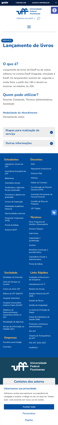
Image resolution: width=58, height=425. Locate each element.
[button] (54, 10)
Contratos (7, 347)
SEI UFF (32, 331)
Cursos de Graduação (14, 202)
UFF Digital (35, 208)
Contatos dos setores (29, 381)
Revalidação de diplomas (13, 322)
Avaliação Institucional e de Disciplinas (39, 278)
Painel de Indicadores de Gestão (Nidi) (39, 318)
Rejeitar (29, 420)
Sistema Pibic (36, 173)
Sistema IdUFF (11, 230)
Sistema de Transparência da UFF (39, 337)
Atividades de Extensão (13, 277)
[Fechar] (56, 385)
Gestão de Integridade (38, 305)
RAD (33, 164)
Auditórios (33, 347)
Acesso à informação (41, 3)
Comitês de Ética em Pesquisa (39, 202)
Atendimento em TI (37, 284)
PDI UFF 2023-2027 (37, 343)
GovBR (4, 2)
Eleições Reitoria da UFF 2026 (39, 294)
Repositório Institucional (41, 169)
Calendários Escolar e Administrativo (38, 258)
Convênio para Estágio (12, 342)
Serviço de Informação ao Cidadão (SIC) (13, 327)
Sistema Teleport (36, 229)
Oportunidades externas (15, 213)
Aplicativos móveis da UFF (14, 165)
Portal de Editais (12, 225)
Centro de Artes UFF (11, 289)
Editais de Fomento (39, 182)
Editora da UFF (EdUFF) (13, 293)
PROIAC (34, 178)
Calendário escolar (12, 183)
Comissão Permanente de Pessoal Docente (41, 195)
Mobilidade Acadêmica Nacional (14, 207)
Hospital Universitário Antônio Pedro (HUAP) (12, 304)
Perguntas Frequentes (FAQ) (14, 219)
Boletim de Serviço (37, 289)
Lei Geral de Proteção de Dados (39, 311)
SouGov (32, 245)
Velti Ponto (33, 233)
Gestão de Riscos (36, 300)
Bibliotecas (9, 178)
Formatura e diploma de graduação (15, 196)
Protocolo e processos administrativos (38, 325)
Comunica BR (21, 3)
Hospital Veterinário (11, 298)
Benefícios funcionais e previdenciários (38, 251)
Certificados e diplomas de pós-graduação (14, 188)
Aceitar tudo (29, 406)
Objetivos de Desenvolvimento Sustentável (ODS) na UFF (12, 314)
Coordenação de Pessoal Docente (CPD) (41, 188)
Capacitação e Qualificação (34, 239)
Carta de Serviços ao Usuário (11, 283)
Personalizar (29, 413)
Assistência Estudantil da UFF (15, 172)
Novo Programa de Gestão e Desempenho (38, 223)
